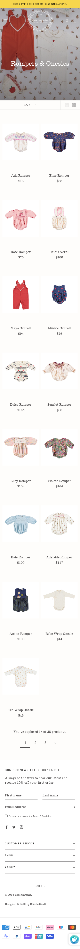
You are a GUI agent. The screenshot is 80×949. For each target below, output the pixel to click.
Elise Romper (59, 176)
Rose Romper (21, 252)
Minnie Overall (59, 328)
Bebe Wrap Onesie (59, 634)
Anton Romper (20, 634)
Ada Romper (20, 176)
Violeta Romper (59, 481)
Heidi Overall (59, 252)
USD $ (38, 886)
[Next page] (55, 743)
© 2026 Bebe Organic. (18, 895)
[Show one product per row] (67, 105)
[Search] (67, 20)
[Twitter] (14, 827)
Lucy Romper (20, 481)
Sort (28, 104)
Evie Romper (21, 557)
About (10, 867)
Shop (9, 855)
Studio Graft (38, 904)
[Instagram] (21, 827)
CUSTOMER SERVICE (20, 843)
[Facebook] (6, 827)
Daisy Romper (20, 405)
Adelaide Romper (59, 557)
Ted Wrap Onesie (21, 710)
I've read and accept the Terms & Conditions (30, 816)
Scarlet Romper (59, 405)
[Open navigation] (5, 20)
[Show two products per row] (74, 105)
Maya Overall (21, 328)
